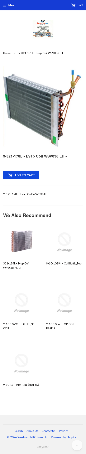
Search (19, 431)
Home (6, 53)
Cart (80, 5)
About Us (32, 431)
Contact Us (48, 431)
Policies (63, 431)
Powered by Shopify (63, 437)
